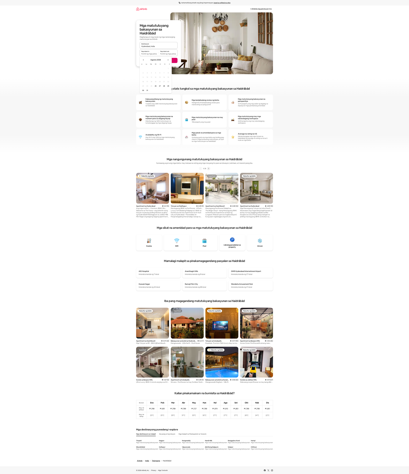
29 (168, 86)
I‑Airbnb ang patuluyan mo (261, 9)
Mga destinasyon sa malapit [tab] (146, 434)
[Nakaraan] (200, 168)
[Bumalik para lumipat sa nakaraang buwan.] (143, 60)
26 (155, 86)
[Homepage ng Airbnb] (141, 9)
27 (160, 86)
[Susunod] (208, 168)
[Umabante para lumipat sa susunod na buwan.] (168, 60)
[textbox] (149, 54)
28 (164, 86)
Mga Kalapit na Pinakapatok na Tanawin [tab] (192, 434)
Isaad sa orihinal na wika (222, 3)
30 (143, 90)
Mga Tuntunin (163, 470)
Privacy (153, 470)
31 (147, 90)
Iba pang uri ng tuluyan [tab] (167, 434)
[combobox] (158, 46)
